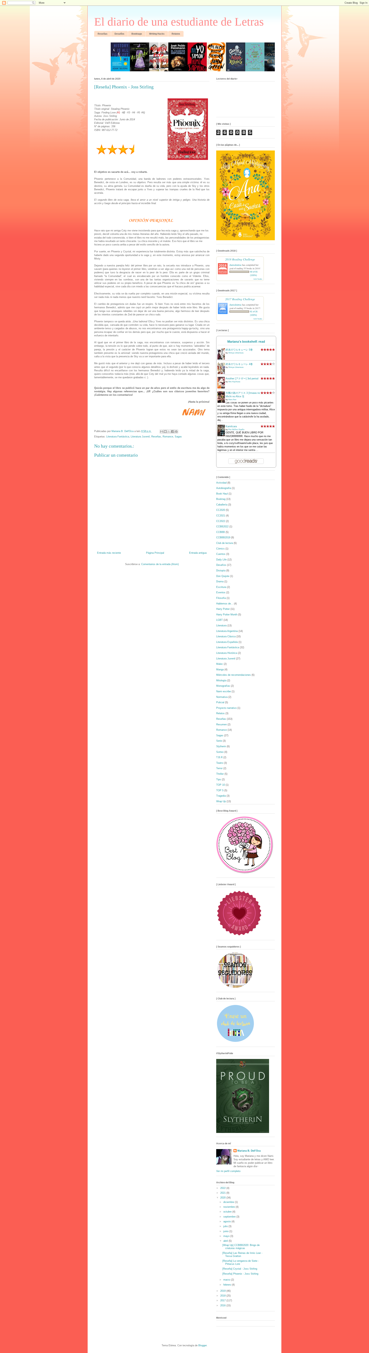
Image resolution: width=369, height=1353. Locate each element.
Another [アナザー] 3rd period (242, 378)
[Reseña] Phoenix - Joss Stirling (240, 1273)
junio (226, 1231)
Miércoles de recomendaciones (233, 674)
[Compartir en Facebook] (173, 431)
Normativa (222, 697)
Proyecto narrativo (226, 707)
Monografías (223, 685)
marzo (227, 1279)
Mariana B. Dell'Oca (249, 1150)
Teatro (219, 762)
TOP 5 (220, 790)
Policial (220, 702)
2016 (223, 1305)
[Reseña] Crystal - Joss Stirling (239, 1268)
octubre (227, 1211)
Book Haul (222, 493)
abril (226, 1240)
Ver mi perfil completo (228, 1171)
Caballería (221, 504)
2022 (223, 1188)
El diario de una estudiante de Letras (179, 21)
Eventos (220, 592)
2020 (223, 1197)
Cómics (220, 548)
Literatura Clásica (226, 636)
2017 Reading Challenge (240, 299)
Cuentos (220, 554)
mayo (226, 1236)
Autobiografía (223, 488)
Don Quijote (222, 576)
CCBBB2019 (223, 537)
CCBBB (220, 532)
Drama (220, 581)
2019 (223, 1290)
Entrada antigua (198, 552)
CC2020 (220, 510)
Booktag (220, 499)
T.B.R (219, 757)
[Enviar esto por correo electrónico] (162, 431)
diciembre (229, 1202)
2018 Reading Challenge (240, 259)
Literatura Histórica (226, 653)
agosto (227, 1221)
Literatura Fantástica (117, 436)
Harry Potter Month (226, 614)
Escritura (221, 587)
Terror (219, 768)
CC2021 (220, 515)
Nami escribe (223, 691)
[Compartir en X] (169, 431)
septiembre (229, 1216)
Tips (218, 779)
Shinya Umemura (236, 353)
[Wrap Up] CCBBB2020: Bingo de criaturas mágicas (241, 1247)
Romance (168, 436)
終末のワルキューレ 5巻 (239, 349)
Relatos (220, 713)
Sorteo (220, 751)
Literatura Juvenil (140, 436)
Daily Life (221, 559)
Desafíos (221, 564)
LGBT (219, 619)
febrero (227, 1284)
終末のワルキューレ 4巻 (239, 364)
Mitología (221, 680)
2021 (223, 1192)
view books (257, 279)
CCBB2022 (222, 526)
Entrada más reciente (109, 552)
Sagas (178, 436)
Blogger (202, 1345)
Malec (219, 663)
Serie (219, 740)
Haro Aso (232, 399)
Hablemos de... (224, 603)
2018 (223, 1295)
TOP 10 (220, 784)
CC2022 (220, 521)
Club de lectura (224, 543)
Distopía (220, 570)
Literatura (221, 625)
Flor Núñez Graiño (236, 429)
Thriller (220, 773)
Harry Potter (223, 609)
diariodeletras (235, 264)
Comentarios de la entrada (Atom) (160, 564)
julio (226, 1226)
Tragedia (221, 795)
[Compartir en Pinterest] (176, 431)
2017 (223, 1300)
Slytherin (221, 746)
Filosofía (221, 598)
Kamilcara (231, 426)
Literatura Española (227, 642)
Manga (220, 669)
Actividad (221, 482)
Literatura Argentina (227, 631)
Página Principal (155, 552)
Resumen (221, 724)
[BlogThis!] (165, 431)
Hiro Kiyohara (234, 382)
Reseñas (156, 436)
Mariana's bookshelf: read (246, 341)
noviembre (229, 1206)
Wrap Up (221, 801)
